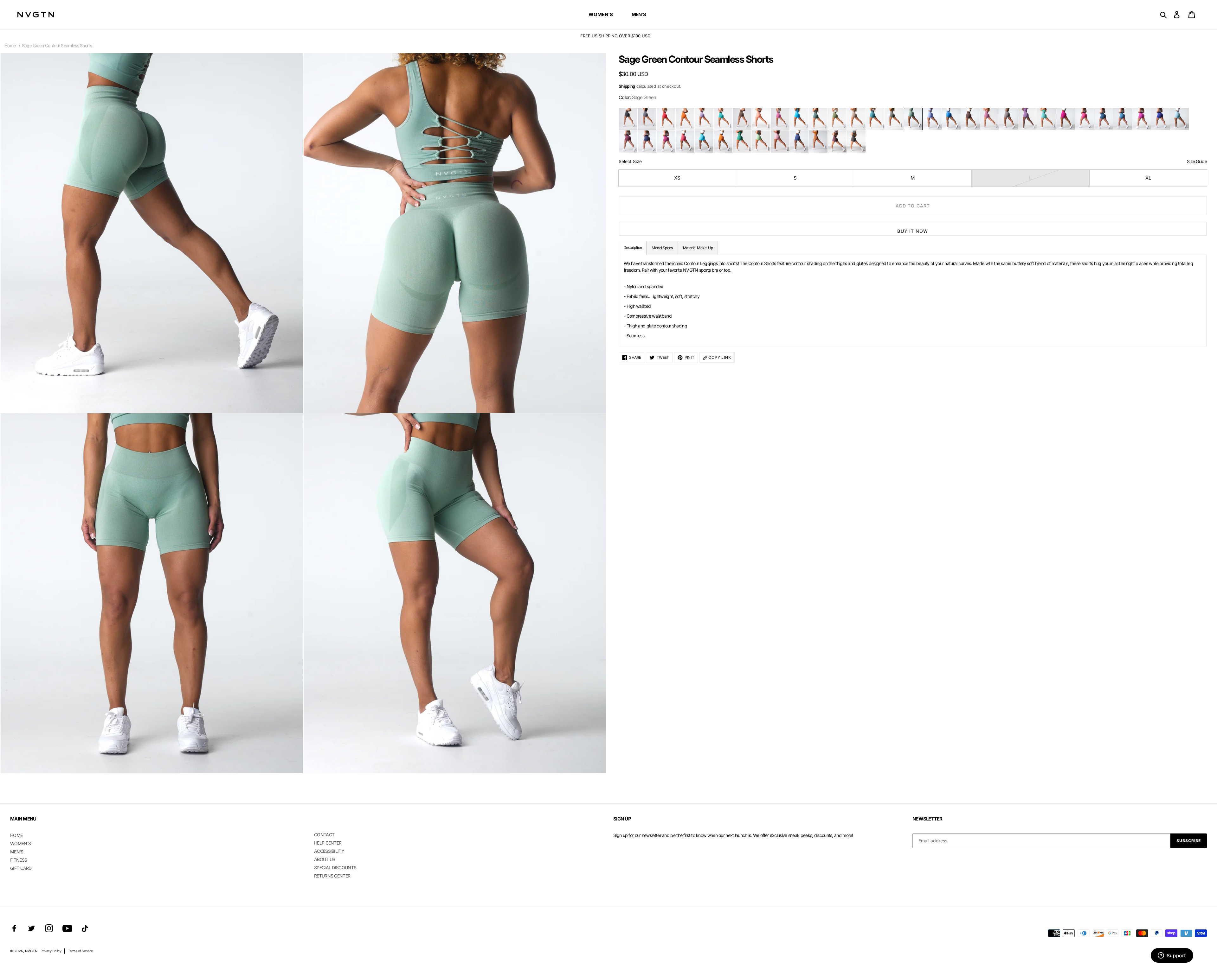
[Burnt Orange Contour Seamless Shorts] (685, 119)
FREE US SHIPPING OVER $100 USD (609, 35)
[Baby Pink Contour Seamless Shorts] (780, 141)
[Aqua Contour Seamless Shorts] (704, 141)
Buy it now (912, 231)
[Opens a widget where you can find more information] (1171, 956)
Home (10, 45)
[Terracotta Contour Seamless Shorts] (818, 141)
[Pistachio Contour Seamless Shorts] (761, 141)
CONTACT (324, 834)
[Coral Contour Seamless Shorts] (685, 141)
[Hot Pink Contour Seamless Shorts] (1084, 119)
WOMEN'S (20, 843)
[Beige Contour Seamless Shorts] (856, 119)
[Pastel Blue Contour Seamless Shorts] (1179, 119)
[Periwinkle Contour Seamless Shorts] (932, 119)
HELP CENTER (327, 843)
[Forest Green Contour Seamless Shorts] (818, 119)
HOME (16, 835)
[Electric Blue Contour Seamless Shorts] (1160, 119)
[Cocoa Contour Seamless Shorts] (970, 119)
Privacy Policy (51, 951)
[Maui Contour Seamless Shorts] (1141, 119)
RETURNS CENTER (332, 875)
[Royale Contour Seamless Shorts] (799, 141)
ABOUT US (324, 859)
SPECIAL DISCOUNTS (335, 867)
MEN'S (16, 851)
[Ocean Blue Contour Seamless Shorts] (951, 119)
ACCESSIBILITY (329, 851)
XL (1148, 178)
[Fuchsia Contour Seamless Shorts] (1065, 119)
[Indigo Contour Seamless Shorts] (647, 141)
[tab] (698, 248)
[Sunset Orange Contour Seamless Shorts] (723, 141)
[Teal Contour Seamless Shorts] (875, 119)
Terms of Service (80, 951)
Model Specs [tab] (662, 247)
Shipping (627, 86)
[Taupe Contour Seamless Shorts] (1008, 119)
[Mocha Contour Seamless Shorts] (742, 119)
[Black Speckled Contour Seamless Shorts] (628, 119)
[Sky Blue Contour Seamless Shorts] (1122, 119)
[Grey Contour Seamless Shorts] (647, 119)
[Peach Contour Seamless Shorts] (761, 119)
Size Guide (1197, 161)
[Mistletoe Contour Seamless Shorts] (742, 141)
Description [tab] (632, 247)
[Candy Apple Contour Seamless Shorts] (666, 119)
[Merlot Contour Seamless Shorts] (837, 141)
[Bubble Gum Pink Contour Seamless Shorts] (780, 119)
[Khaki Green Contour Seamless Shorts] (894, 119)
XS (677, 178)
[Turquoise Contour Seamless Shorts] (723, 119)
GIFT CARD (21, 868)
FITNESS (18, 860)
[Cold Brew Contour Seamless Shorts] (856, 141)
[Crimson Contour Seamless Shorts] (666, 141)
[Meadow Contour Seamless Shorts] (837, 119)
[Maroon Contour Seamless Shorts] (628, 141)
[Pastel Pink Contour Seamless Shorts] (989, 119)
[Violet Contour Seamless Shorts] (1027, 119)
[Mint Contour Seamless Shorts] (1046, 119)
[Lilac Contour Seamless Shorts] (704, 119)
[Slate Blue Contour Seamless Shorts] (1103, 119)
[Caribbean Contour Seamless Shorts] (799, 119)
